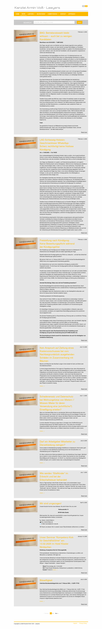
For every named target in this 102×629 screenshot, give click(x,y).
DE (83, 6)
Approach (71, 14)
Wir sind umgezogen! (50, 503)
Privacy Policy (83, 623)
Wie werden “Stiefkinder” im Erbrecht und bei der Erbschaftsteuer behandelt (54, 476)
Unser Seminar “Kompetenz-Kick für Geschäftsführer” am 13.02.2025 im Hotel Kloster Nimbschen (56, 542)
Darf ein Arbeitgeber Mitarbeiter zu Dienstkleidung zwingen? (57, 443)
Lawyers (31, 14)
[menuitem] (17, 13)
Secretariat (41, 14)
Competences (52, 14)
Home (17, 14)
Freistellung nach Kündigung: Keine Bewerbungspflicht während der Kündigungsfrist (57, 243)
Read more (84, 132)
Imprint (75, 623)
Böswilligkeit (46, 580)
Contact (63, 14)
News (23, 14)
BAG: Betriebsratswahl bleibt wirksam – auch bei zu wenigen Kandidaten (56, 36)
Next (56, 613)
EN (86, 6)
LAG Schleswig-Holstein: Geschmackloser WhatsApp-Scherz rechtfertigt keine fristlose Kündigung (57, 144)
